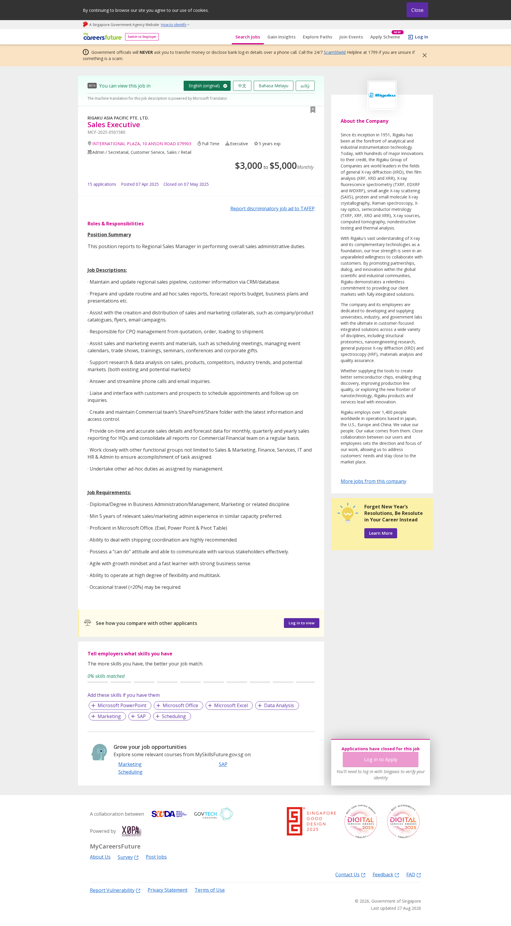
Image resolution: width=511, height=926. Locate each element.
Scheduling (174, 716)
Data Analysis (279, 705)
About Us (100, 857)
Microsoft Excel (231, 705)
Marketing (109, 716)
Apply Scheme (385, 36)
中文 (242, 85)
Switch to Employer (142, 37)
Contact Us (347, 874)
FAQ (410, 874)
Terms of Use (210, 890)
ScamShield (335, 52)
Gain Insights (281, 37)
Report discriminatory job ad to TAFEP (272, 208)
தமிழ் (305, 85)
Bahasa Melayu (273, 85)
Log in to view (302, 623)
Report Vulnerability (112, 890)
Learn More (380, 533)
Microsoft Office (180, 705)
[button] (423, 55)
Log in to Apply (380, 759)
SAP (141, 716)
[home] (101, 37)
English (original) (204, 85)
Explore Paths (317, 37)
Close (417, 10)
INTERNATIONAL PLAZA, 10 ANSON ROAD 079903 (141, 143)
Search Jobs (247, 37)
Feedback (383, 874)
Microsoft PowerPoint (122, 705)
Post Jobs (156, 857)
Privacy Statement (167, 890)
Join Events (351, 37)
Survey (125, 857)
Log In (421, 37)
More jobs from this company (373, 481)
